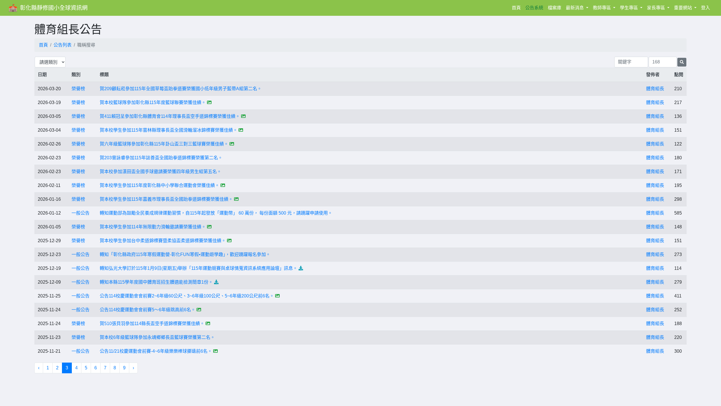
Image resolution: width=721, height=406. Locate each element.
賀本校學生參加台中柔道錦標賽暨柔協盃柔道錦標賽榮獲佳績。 (163, 240)
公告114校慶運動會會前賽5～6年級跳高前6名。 (147, 309)
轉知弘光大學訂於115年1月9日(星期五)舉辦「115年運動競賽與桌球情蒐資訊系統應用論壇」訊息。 (198, 268)
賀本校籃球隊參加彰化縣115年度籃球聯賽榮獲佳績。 (153, 102)
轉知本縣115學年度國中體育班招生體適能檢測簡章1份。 (156, 282)
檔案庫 (554, 7)
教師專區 (602, 7)
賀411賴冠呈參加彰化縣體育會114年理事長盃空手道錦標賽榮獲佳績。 (170, 116)
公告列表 (63, 45)
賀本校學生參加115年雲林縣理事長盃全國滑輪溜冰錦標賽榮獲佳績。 (168, 130)
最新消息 (575, 7)
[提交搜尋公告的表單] (681, 62)
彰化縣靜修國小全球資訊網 (54, 8)
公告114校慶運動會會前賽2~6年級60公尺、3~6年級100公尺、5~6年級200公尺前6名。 (187, 296)
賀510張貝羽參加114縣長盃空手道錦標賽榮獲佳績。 (152, 323)
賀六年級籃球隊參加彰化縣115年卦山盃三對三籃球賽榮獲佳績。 (164, 144)
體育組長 (655, 88)
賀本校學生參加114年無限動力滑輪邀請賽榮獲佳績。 (153, 226)
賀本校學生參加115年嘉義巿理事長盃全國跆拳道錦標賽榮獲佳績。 (166, 199)
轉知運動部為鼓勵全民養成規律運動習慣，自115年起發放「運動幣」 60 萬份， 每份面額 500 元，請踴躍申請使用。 (216, 213)
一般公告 (81, 213)
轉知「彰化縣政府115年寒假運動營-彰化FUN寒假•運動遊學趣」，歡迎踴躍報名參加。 (185, 254)
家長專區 (656, 7)
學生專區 (629, 7)
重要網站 (683, 7)
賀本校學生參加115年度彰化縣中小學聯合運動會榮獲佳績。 (159, 185)
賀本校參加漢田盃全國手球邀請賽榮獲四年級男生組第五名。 (160, 171)
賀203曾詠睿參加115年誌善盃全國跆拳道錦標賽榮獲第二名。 (161, 157)
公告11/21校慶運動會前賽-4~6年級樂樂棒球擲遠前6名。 (156, 351)
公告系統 (534, 7)
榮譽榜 (78, 88)
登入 (705, 7)
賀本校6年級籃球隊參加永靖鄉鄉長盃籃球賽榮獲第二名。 (157, 337)
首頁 (517, 7)
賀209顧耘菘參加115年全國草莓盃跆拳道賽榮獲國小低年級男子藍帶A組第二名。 (181, 88)
